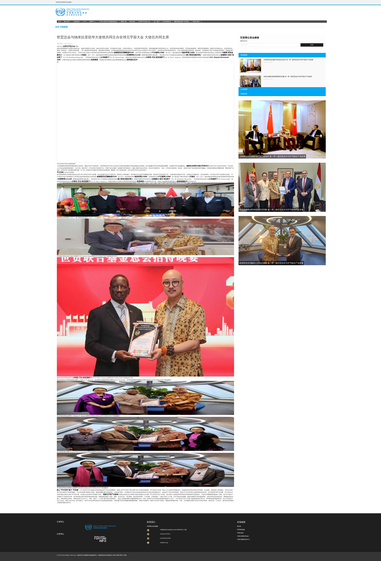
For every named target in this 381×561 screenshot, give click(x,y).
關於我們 (67, 21)
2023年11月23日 (268, 62)
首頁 (59, 21)
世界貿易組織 (241, 529)
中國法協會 (240, 533)
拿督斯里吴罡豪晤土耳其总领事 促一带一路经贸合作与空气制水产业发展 (271, 263)
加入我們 (157, 21)
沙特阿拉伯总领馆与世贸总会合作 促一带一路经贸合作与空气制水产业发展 (288, 60)
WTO (85, 21)
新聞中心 (92, 21)
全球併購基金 (166, 21)
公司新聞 (244, 89)
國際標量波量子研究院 (181, 21)
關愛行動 (124, 21)
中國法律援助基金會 (243, 536)
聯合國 (239, 526)
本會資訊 (244, 94)
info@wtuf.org (164, 542)
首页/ (57, 27)
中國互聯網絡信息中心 (243, 539)
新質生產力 (196, 21)
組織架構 (76, 21)
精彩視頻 (132, 21)
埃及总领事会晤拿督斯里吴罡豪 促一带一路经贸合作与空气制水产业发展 (288, 76)
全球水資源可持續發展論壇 (108, 21)
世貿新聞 (64, 27)
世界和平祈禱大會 (144, 21)
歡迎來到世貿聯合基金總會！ (64, 2)
